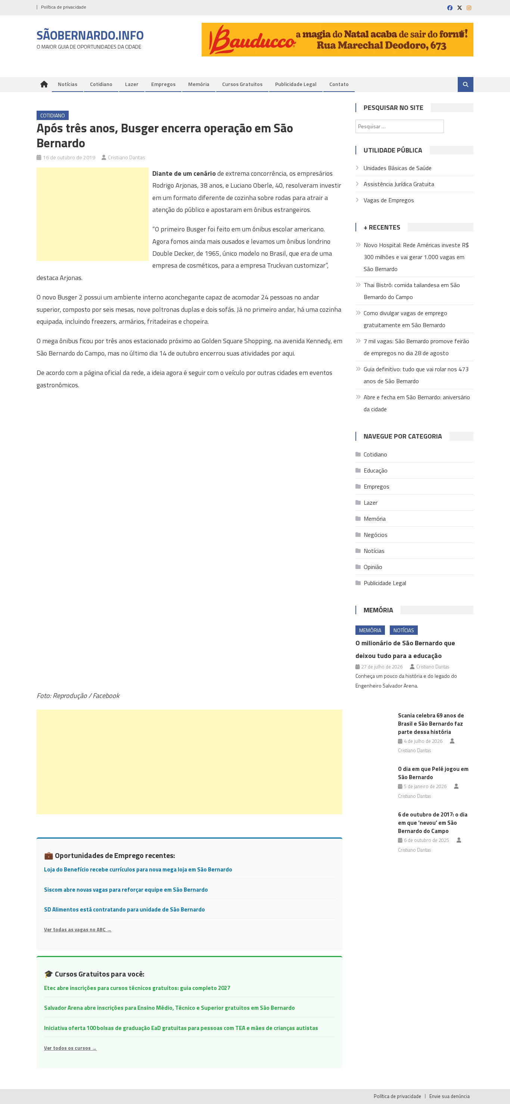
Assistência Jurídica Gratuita (399, 183)
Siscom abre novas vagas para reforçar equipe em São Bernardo (126, 889)
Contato (339, 84)
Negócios (376, 534)
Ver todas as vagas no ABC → (78, 929)
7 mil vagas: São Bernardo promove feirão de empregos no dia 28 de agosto (416, 346)
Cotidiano (101, 84)
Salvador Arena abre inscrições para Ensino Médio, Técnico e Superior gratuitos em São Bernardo (169, 1007)
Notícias (67, 84)
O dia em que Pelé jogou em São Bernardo (433, 773)
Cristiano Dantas (126, 157)
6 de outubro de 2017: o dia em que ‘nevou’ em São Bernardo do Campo (432, 822)
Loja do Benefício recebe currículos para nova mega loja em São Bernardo (138, 869)
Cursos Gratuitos (242, 84)
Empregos (163, 84)
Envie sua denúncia (449, 1096)
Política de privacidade (63, 6)
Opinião (373, 566)
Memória (198, 84)
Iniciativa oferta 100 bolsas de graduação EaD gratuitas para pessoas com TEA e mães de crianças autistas (181, 1028)
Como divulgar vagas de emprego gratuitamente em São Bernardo (405, 318)
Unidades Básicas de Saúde (398, 167)
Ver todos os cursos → (70, 1048)
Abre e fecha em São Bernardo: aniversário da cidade (417, 403)
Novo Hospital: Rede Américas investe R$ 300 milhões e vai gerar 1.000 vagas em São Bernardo (416, 256)
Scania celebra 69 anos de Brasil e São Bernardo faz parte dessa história (431, 723)
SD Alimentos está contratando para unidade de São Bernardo (124, 909)
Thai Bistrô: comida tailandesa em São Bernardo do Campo (412, 290)
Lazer (132, 84)
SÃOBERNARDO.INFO (90, 35)
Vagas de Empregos (389, 200)
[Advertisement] (93, 214)
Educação (376, 470)
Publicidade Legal (296, 84)
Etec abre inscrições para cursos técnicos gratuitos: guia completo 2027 (137, 988)
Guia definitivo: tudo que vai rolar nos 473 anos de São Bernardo (416, 375)
